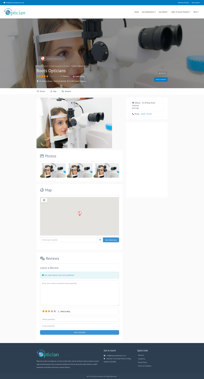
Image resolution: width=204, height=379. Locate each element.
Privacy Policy (142, 362)
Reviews (67, 91)
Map (54, 91)
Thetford (74, 66)
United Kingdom (56, 66)
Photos (42, 91)
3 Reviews (52, 76)
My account (195, 3)
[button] (80, 213)
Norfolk (66, 66)
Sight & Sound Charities (180, 12)
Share (163, 73)
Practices (45, 66)
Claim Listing (79, 76)
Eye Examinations (148, 12)
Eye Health (163, 12)
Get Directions (111, 240)
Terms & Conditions (144, 366)
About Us (141, 355)
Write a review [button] (161, 79)
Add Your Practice (183, 3)
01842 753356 (146, 114)
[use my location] (100, 239)
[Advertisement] (147, 159)
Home (137, 12)
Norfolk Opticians (54, 59)
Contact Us (141, 359)
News (195, 12)
